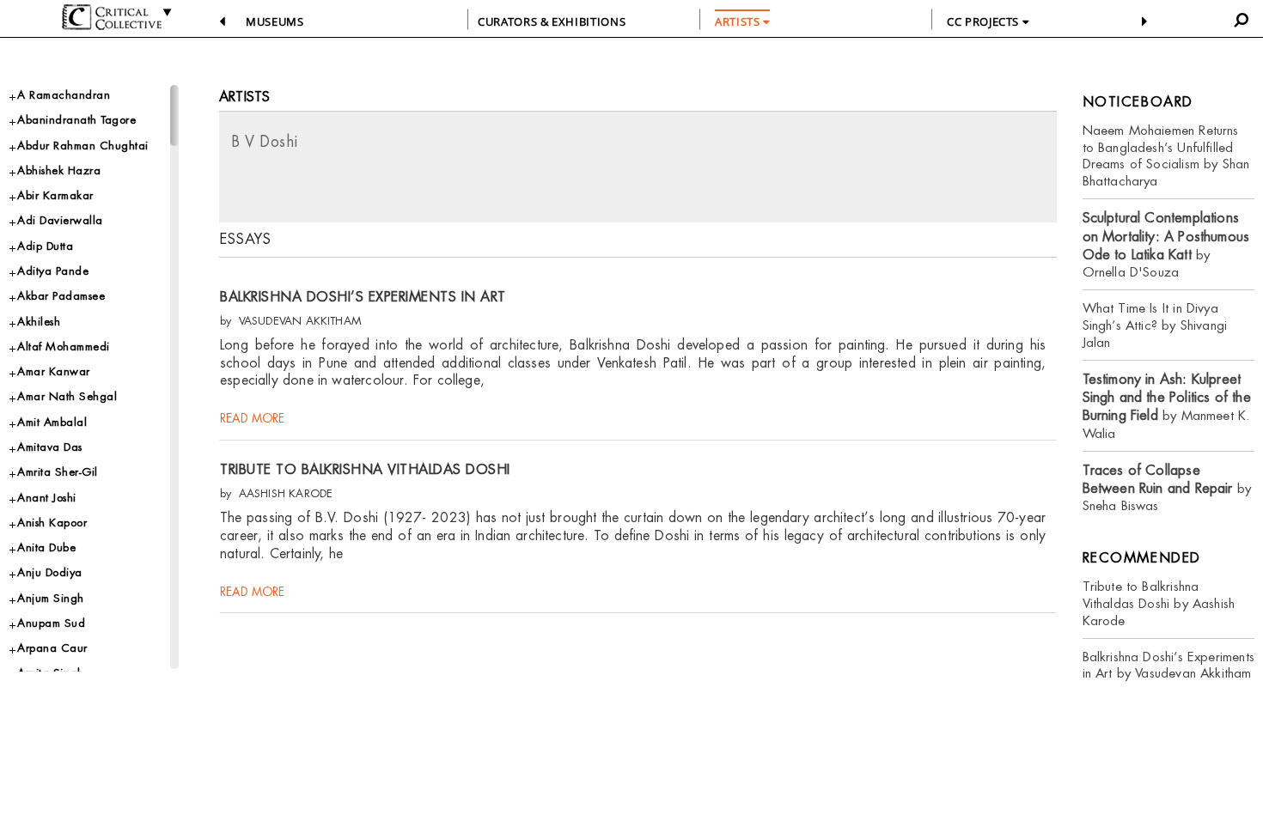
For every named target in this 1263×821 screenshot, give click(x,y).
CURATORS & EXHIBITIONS (551, 21)
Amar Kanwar (53, 371)
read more (252, 418)
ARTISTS (739, 21)
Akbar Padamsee (61, 296)
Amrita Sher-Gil (57, 472)
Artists (244, 97)
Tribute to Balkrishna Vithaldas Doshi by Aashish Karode (1159, 603)
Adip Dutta (45, 246)
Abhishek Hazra (59, 170)
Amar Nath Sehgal (67, 396)
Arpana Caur (52, 648)
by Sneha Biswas (1167, 488)
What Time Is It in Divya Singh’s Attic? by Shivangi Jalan (1155, 325)
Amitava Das (49, 447)
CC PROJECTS (984, 21)
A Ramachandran (63, 95)
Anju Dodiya (49, 572)
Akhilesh (38, 321)
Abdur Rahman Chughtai (83, 145)
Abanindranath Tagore (76, 120)
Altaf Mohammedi (63, 346)
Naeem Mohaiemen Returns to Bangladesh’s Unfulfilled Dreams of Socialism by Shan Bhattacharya (1166, 156)
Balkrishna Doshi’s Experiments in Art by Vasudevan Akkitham (1168, 665)
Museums (275, 21)
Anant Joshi (46, 497)
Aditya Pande (52, 271)
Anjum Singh (50, 598)
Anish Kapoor (52, 522)
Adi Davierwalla (60, 220)
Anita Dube (46, 547)
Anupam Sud (51, 623)
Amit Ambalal (52, 422)
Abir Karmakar (55, 195)
